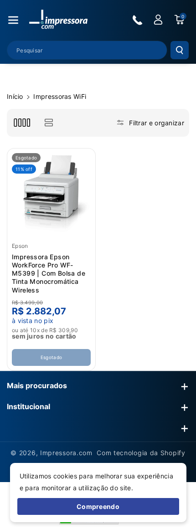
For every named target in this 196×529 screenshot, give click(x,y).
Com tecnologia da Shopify (141, 453)
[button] (13, 20)
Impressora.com (66, 453)
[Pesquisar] (179, 50)
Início (15, 96)
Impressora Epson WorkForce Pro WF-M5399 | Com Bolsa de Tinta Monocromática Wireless (48, 273)
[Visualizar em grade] (21, 123)
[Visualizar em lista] (48, 123)
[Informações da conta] (158, 20)
